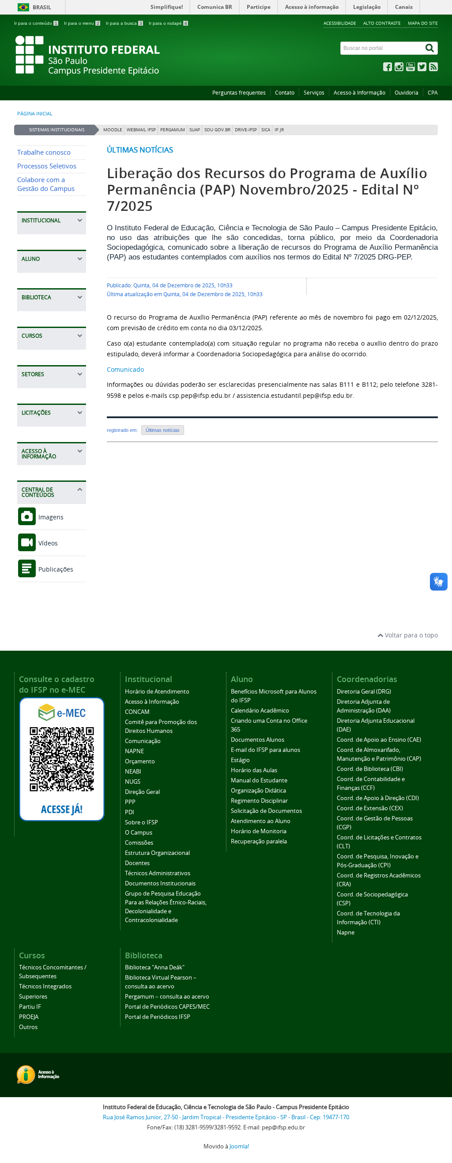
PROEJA (28, 1017)
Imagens (50, 517)
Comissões (139, 843)
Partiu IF (30, 1006)
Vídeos (47, 543)
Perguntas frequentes (239, 92)
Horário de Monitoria (258, 831)
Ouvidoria (406, 92)
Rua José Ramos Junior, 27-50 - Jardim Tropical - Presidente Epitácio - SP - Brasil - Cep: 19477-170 (226, 1117)
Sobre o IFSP (141, 822)
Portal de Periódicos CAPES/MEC (167, 1006)
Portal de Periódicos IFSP (157, 1017)
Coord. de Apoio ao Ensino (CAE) (379, 740)
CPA (433, 92)
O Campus (138, 832)
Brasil (42, 7)
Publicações (55, 569)
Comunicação (143, 741)
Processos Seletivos (46, 166)
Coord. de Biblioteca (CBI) (370, 769)
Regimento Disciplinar (259, 801)
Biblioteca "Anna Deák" (155, 967)
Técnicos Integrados (45, 986)
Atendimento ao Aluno (260, 821)
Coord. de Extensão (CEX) (370, 808)
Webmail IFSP (141, 130)
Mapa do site (423, 23)
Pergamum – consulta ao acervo (167, 996)
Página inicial (35, 114)
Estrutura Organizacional (157, 853)
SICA (265, 130)
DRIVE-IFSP (246, 130)
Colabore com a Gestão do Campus (46, 184)
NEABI (133, 771)
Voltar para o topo (410, 635)
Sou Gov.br (217, 130)
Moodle (112, 130)
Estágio (240, 760)
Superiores (33, 996)
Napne (345, 932)
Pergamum (172, 130)
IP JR (279, 130)
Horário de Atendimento (157, 691)
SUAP (194, 130)
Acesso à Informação (359, 92)
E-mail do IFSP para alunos (265, 750)
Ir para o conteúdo (35, 23)
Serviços (314, 92)
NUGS (132, 782)
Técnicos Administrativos (157, 873)
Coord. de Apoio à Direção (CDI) (378, 798)
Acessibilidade (340, 23)
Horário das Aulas (254, 770)
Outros (28, 1027)
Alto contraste (382, 23)
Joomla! (239, 1146)
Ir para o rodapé (168, 23)
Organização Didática (258, 790)
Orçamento (140, 761)
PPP (130, 802)
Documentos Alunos (257, 740)
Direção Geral (142, 792)
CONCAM (137, 712)
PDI (129, 812)
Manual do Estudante (259, 780)
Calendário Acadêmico (260, 710)
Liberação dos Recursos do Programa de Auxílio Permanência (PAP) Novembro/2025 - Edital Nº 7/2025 (267, 189)
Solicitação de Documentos (266, 811)
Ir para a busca (124, 23)
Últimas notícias (140, 150)
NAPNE (134, 751)
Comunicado (125, 369)
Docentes (137, 863)
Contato (284, 92)
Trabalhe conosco (44, 152)
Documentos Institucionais (160, 883)
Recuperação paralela (259, 841)
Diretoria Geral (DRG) (364, 691)
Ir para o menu (81, 23)
